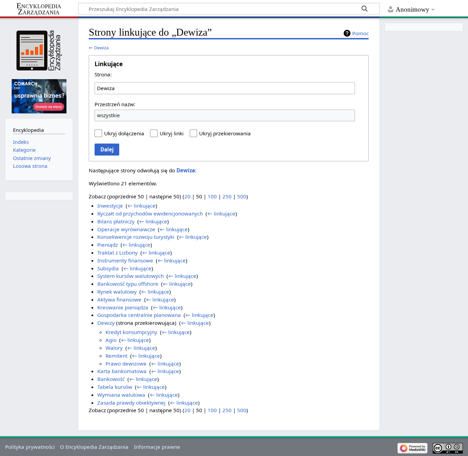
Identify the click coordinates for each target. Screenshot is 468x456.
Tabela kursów (114, 386)
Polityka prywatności (30, 446)
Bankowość (111, 378)
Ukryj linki (172, 133)
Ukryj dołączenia (124, 133)
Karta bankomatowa (122, 371)
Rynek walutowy (117, 291)
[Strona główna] (38, 50)
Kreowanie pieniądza (122, 307)
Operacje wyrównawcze (126, 229)
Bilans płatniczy (116, 221)
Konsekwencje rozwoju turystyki (135, 236)
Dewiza (101, 48)
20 (187, 196)
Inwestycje (110, 205)
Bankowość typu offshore (127, 283)
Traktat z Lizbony (117, 252)
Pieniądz (107, 244)
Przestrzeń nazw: (115, 104)
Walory (114, 347)
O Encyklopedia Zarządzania (94, 446)
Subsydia (108, 268)
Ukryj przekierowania (225, 133)
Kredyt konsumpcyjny (131, 332)
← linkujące (141, 205)
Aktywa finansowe (119, 299)
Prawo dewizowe (126, 363)
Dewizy (106, 322)
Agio (111, 339)
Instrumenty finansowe (125, 260)
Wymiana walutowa (121, 394)
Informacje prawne (157, 446)
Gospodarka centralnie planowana (139, 314)
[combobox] (225, 88)
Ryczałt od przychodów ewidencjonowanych (150, 213)
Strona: (103, 74)
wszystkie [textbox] (108, 115)
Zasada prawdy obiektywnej (131, 402)
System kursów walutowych (130, 275)
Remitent (116, 355)
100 (212, 196)
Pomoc (360, 33)
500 (241, 196)
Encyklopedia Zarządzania (38, 9)
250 (227, 196)
